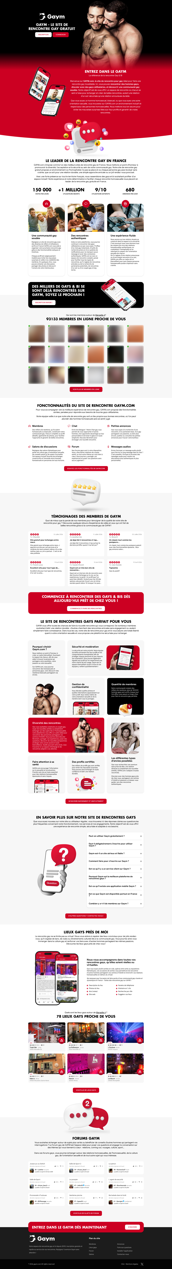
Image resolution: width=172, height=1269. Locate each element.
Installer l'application (124, 1251)
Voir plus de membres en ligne (86, 389)
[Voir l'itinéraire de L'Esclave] (140, 1040)
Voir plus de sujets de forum (86, 1213)
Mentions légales (132, 1264)
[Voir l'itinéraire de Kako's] (61, 1072)
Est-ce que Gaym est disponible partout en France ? (113, 895)
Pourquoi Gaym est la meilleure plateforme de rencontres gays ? (111, 877)
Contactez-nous (123, 1254)
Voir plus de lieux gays (86, 1090)
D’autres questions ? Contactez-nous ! (86, 916)
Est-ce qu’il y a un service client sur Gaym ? (110, 869)
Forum (91, 1251)
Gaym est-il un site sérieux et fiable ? (107, 853)
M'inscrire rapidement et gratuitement (86, 801)
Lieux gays (93, 1248)
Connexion (61, 35)
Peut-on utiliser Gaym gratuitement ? (107, 836)
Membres (92, 1244)
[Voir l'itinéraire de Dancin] (101, 1072)
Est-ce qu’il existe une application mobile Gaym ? (112, 886)
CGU (123, 1264)
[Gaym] (142, 1264)
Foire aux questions (124, 1248)
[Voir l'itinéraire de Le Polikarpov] (101, 1040)
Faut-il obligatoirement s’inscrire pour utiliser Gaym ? (111, 845)
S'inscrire (132, 1227)
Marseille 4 (100, 315)
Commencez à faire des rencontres (86, 609)
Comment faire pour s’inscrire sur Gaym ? (109, 861)
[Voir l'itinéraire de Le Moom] (140, 1072)
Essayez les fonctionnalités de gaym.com (86, 469)
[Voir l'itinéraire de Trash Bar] (61, 1040)
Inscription (43, 35)
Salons (91, 1254)
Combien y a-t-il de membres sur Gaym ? (108, 903)
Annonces (120, 1244)
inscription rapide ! (43, 303)
